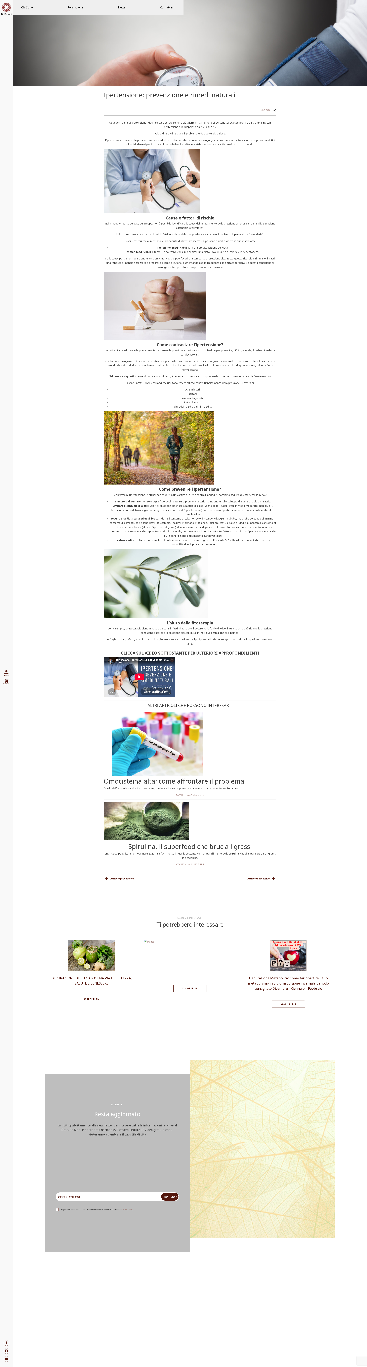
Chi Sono (27, 7)
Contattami (167, 7)
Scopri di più (91, 998)
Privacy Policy (128, 1209)
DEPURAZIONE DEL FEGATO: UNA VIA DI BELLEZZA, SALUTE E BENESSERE (91, 981)
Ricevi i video (170, 1196)
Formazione (75, 7)
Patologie (265, 109)
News (121, 7)
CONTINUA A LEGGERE (190, 794)
